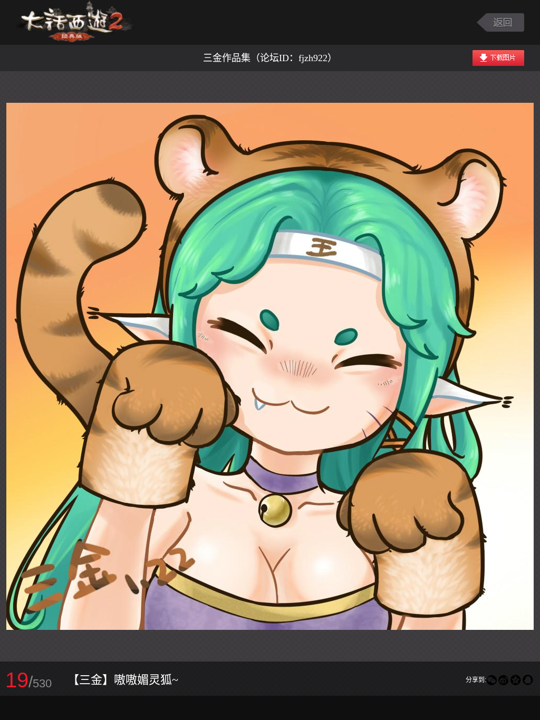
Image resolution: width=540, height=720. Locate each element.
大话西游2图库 (75, 22)
